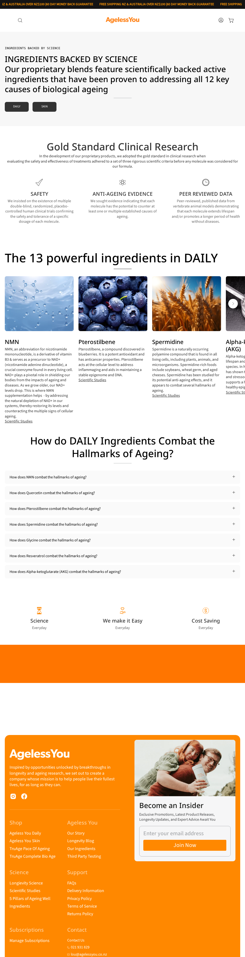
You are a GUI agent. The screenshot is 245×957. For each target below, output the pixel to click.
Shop (16, 822)
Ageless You (82, 822)
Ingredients (20, 906)
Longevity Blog (80, 841)
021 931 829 (80, 947)
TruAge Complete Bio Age (33, 856)
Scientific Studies (19, 421)
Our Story (75, 833)
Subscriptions (27, 929)
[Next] (233, 303)
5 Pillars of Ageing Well (30, 898)
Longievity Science (26, 883)
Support (77, 872)
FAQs (71, 883)
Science (19, 872)
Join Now (184, 845)
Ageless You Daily (25, 833)
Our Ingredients (81, 849)
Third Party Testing (84, 856)
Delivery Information (85, 891)
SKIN (44, 106)
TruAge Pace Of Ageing (30, 849)
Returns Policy (80, 914)
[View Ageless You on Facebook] (24, 796)
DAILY (17, 106)
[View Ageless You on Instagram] (13, 796)
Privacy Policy (79, 898)
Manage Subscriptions (30, 941)
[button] (20, 20)
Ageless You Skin (25, 841)
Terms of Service (82, 906)
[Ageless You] (122, 20)
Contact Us (75, 940)
